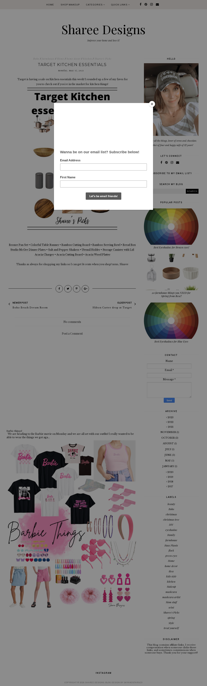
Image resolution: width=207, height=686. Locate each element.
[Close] (152, 104)
